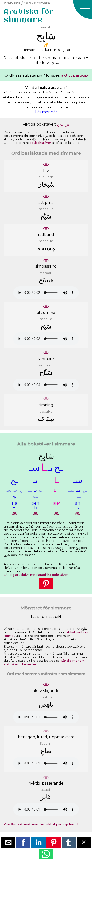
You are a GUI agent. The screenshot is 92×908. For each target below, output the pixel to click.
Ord (27, 3)
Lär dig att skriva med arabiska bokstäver (36, 575)
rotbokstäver (40, 143)
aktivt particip (74, 75)
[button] (82, 9)
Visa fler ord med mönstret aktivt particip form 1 (41, 824)
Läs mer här (46, 112)
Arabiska (12, 3)
